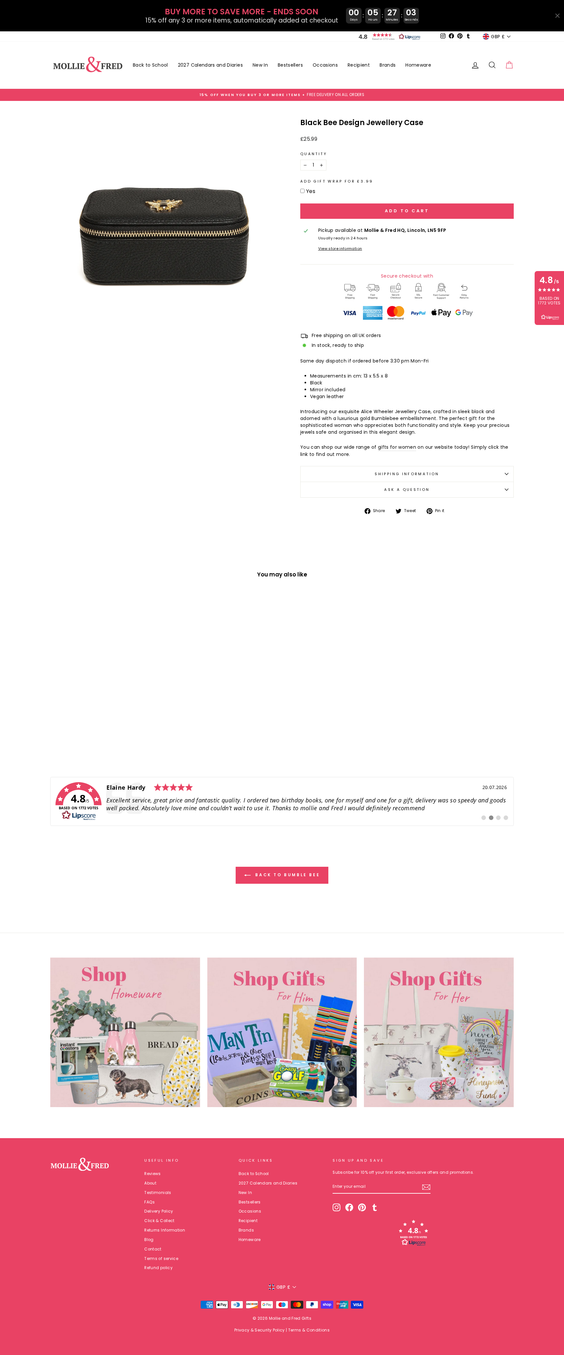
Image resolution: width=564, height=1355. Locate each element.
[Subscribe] (426, 1187)
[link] (282, 801)
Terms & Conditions (309, 1330)
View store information (340, 248)
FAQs (149, 1202)
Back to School (150, 65)
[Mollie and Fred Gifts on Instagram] (336, 1207)
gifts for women (397, 447)
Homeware (418, 65)
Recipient (359, 65)
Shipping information (407, 473)
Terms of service (161, 1258)
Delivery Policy (158, 1211)
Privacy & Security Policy (259, 1330)
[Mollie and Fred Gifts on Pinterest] (362, 1207)
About (150, 1183)
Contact (152, 1249)
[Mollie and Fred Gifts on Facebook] (349, 1207)
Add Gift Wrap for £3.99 (336, 181)
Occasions (325, 65)
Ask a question (407, 489)
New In (260, 65)
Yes (310, 191)
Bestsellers (290, 65)
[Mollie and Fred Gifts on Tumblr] (375, 1207)
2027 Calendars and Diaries (210, 65)
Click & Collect (159, 1220)
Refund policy (158, 1267)
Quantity (313, 153)
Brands (388, 65)
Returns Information (164, 1230)
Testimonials (157, 1192)
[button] (388, 36)
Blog (148, 1239)
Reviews (152, 1173)
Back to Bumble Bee (286, 875)
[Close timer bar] (557, 15)
